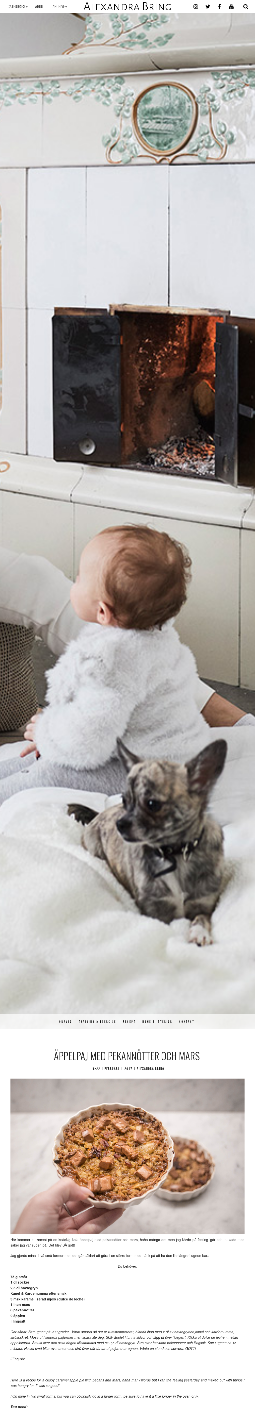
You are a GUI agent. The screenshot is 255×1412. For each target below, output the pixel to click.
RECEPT (129, 1021)
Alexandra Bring (127, 6)
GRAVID (65, 1021)
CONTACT (186, 1021)
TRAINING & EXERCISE (97, 1021)
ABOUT (40, 6)
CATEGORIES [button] (16, 6)
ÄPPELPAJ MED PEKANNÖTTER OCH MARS (127, 1055)
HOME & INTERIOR (157, 1021)
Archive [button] (59, 6)
